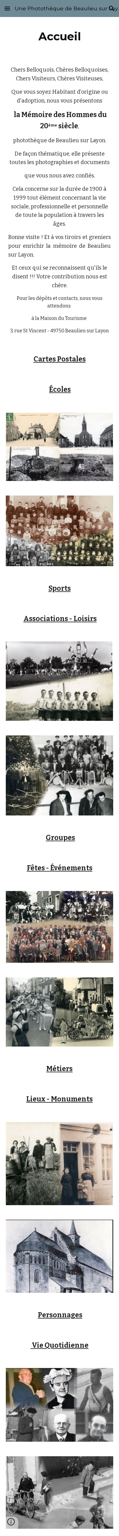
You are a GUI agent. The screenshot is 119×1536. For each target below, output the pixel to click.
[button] (7, 8)
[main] (59, 36)
